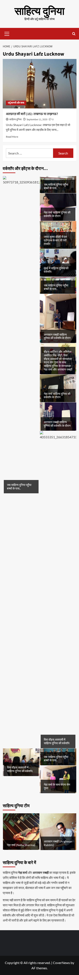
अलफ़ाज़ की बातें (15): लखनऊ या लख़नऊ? (32, 114)
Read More (12, 136)
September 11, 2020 (37, 119)
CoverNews (61, 963)
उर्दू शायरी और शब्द (16, 103)
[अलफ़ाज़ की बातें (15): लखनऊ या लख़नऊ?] (39, 83)
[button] (7, 33)
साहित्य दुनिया (39, 11)
